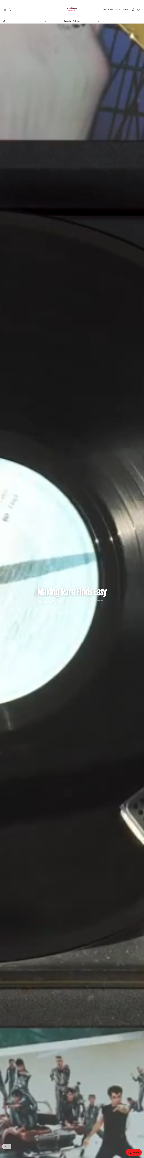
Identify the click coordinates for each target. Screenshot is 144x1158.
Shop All (41, 613)
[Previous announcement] (45, 21)
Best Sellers (61, 613)
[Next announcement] (98, 21)
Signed (51, 613)
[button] (4, 9)
